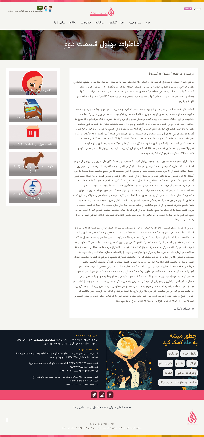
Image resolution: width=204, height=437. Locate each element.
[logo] (102, 7)
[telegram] (94, 394)
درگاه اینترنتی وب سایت (44, 339)
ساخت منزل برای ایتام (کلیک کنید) (33, 144)
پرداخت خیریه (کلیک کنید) (32, 117)
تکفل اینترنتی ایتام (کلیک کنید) (33, 90)
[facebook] (110, 394)
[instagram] (102, 394)
